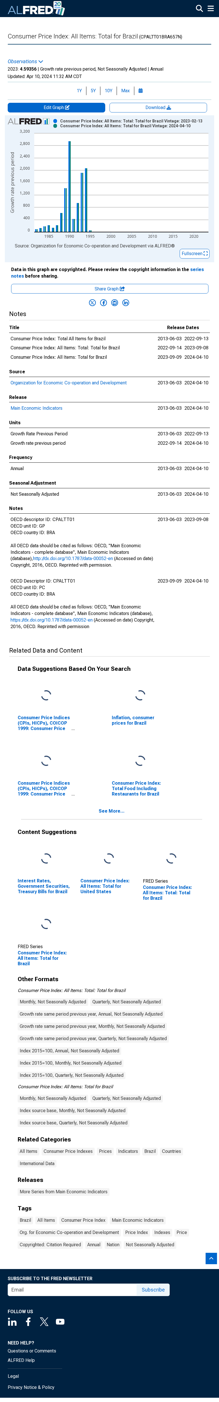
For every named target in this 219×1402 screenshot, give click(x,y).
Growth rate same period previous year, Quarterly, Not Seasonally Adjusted (93, 1038)
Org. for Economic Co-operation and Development (69, 1232)
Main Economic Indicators (36, 408)
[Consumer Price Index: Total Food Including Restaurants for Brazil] (140, 761)
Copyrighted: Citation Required (50, 1244)
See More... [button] (112, 811)
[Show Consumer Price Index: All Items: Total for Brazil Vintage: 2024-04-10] (125, 126)
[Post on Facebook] (103, 302)
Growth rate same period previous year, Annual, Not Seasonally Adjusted (91, 1014)
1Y (79, 90)
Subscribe (153, 1290)
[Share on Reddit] (114, 302)
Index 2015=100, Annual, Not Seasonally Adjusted (69, 1050)
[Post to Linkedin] (125, 302)
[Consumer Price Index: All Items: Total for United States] (108, 858)
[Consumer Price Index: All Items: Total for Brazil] (46, 924)
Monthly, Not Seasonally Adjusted (53, 1002)
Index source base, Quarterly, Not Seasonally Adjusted (73, 1123)
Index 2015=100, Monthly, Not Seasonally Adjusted (70, 1063)
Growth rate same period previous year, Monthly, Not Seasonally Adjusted (92, 1026)
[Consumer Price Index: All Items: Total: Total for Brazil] (171, 858)
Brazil (150, 1151)
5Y (93, 90)
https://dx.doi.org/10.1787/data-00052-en (52, 620)
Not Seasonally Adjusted (150, 1244)
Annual (93, 1244)
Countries (171, 1151)
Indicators (128, 1151)
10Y (108, 90)
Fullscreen (193, 253)
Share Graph (107, 289)
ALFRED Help (21, 1360)
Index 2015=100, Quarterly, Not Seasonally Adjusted (71, 1075)
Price (182, 1232)
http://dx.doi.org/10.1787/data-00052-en (73, 558)
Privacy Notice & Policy (31, 1387)
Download (156, 107)
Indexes (162, 1232)
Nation (113, 1244)
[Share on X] (92, 302)
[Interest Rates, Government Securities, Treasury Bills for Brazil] (46, 858)
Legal (13, 1376)
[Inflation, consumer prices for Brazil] (140, 695)
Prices (105, 1151)
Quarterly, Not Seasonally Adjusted (126, 1002)
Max (125, 90)
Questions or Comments (32, 1351)
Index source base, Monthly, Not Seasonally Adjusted (72, 1110)
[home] (36, 8)
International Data (37, 1163)
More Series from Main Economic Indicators (64, 1191)
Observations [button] (23, 61)
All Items (28, 1151)
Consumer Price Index (83, 1220)
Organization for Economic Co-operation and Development (69, 383)
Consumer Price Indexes (68, 1151)
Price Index (136, 1232)
